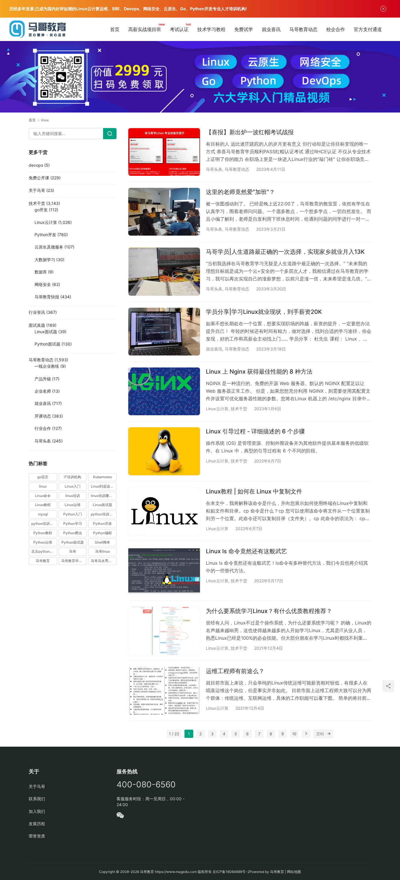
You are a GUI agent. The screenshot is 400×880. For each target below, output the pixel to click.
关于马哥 (37, 190)
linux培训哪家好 (103, 495)
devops (36, 165)
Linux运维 (73, 505)
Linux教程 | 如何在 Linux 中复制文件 (254, 491)
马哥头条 (214, 169)
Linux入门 (73, 486)
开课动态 (43, 415)
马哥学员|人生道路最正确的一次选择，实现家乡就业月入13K (285, 251)
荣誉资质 (37, 835)
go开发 (41, 209)
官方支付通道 (368, 29)
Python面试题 (47, 343)
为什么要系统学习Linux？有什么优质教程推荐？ (269, 611)
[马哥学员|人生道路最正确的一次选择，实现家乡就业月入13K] (164, 271)
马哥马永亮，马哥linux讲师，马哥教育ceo (104, 561)
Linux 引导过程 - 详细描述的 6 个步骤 (255, 431)
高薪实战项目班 (144, 29)
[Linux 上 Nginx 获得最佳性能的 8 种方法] (164, 391)
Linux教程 (43, 505)
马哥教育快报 (47, 296)
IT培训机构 (72, 477)
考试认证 (179, 29)
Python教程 (42, 533)
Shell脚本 (102, 542)
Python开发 (45, 234)
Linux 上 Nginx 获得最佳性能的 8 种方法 (259, 371)
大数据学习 (45, 259)
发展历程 (37, 823)
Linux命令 (43, 495)
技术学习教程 (211, 29)
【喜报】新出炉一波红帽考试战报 (250, 132)
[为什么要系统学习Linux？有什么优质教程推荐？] (164, 631)
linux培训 (72, 495)
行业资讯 (37, 312)
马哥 (72, 551)
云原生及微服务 (49, 246)
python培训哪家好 (104, 514)
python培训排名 (44, 523)
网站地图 (294, 871)
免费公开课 (39, 177)
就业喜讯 (271, 29)
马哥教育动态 (303, 29)
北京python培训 (44, 551)
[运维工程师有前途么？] (164, 691)
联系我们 (37, 798)
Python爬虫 (72, 533)
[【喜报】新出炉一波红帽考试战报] (164, 152)
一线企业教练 (47, 366)
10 (294, 733)
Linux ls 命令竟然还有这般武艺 (246, 551)
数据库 (41, 271)
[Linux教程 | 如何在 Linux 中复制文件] (164, 511)
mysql (43, 514)
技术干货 (239, 408)
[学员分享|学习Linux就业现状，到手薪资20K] (164, 331)
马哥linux (102, 551)
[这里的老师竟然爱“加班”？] (164, 212)
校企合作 (335, 29)
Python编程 (102, 533)
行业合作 (43, 428)
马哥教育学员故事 (74, 561)
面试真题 (37, 325)
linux (43, 486)
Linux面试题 (46, 331)
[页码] (329, 734)
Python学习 (72, 523)
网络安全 (43, 284)
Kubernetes (102, 477)
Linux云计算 (217, 408)
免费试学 (243, 29)
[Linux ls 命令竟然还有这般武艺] (164, 571)
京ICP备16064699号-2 (231, 871)
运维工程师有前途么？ (235, 671)
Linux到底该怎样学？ (104, 486)
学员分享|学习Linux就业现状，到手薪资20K (264, 311)
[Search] (110, 133)
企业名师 (43, 391)
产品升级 (43, 378)
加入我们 (37, 811)
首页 (114, 29)
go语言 (42, 477)
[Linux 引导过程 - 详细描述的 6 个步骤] (164, 451)
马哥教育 (43, 561)
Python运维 (42, 542)
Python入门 (72, 514)
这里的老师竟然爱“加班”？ (240, 191)
